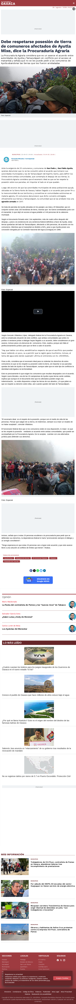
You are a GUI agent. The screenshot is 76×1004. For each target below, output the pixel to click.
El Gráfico (42, 959)
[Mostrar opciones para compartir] (73, 8)
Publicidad (46, 991)
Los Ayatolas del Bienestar (14, 629)
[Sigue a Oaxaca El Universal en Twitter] (61, 960)
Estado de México (26, 962)
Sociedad (5, 964)
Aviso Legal (55, 991)
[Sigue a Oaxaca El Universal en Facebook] (58, 960)
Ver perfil (15, 160)
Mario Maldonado (9, 602)
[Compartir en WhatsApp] (37, 570)
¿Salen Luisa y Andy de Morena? (17, 617)
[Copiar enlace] (44, 570)
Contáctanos (17, 991)
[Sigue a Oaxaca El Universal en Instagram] (64, 960)
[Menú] (73, 3)
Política (4, 969)
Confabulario (43, 967)
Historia (27, 994)
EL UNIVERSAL (62, 356)
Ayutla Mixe (8, 558)
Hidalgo (23, 959)
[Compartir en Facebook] (31, 570)
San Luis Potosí (25, 964)
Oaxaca (53, 558)
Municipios (16, 154)
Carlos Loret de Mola (11, 626)
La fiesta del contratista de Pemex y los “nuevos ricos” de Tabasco (34, 605)
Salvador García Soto (11, 614)
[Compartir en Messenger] (41, 570)
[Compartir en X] (34, 570)
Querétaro (23, 967)
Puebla (22, 969)
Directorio (7, 991)
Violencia (38, 991)
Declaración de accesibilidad (41, 994)
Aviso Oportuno (43, 969)
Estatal (4, 959)
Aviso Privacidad (66, 991)
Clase (40, 962)
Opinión (6, 597)
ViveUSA (41, 964)
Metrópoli (5, 962)
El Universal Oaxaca (40, 558)
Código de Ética (28, 991)
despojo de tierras (22, 558)
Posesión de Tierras (11, 561)
